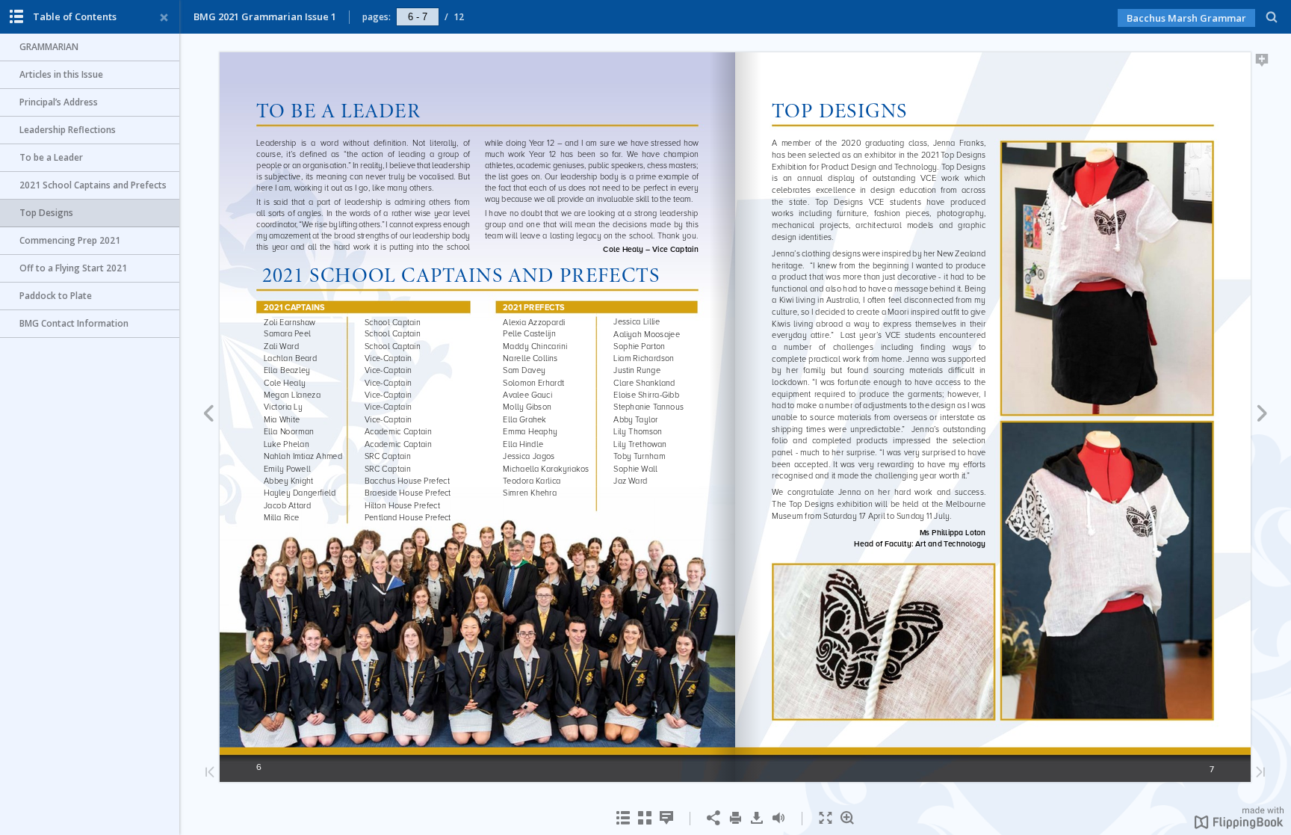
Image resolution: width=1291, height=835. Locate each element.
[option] (89, 47)
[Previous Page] (208, 415)
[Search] (1272, 17)
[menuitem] (1272, 17)
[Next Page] (1262, 415)
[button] (1239, 824)
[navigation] (417, 16)
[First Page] (209, 773)
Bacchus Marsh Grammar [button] (1186, 18)
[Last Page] (1260, 773)
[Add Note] (1262, 62)
